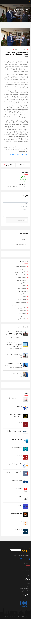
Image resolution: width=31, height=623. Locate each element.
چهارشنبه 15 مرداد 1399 (20, 49)
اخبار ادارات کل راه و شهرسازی (19, 305)
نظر (11, 49)
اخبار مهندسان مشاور (21, 266)
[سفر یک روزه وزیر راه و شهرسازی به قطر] (25, 355)
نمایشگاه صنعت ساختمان (24, 575)
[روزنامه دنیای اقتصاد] (25, 482)
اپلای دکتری (27, 568)
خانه (18, 16)
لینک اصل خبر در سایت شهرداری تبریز (19, 154)
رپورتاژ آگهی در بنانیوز (25, 588)
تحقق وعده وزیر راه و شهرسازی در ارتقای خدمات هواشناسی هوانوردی (13, 364)
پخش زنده (27, 572)
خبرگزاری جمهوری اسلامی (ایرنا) (14, 431)
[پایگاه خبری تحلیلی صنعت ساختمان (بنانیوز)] (25, 416)
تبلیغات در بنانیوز (26, 591)
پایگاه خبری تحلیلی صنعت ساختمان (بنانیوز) (15, 415)
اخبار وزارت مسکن (22, 313)
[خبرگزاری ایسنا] (25, 531)
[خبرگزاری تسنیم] (25, 457)
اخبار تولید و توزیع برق (21, 277)
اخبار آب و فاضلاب (21, 283)
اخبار (14, 16)
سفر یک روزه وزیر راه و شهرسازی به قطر (13, 354)
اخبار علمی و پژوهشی (21, 308)
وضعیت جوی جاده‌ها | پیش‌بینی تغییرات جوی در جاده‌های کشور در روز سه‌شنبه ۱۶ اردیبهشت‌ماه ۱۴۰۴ (14, 344)
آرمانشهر (20, 497)
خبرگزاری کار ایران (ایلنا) (16, 447)
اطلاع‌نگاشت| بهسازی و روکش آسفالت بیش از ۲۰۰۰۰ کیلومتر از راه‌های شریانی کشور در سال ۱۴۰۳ (14, 333)
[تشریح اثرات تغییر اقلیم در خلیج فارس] (25, 374)
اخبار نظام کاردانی (22, 319)
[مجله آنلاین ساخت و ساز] (25, 515)
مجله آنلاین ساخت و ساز (16, 513)
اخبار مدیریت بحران (21, 280)
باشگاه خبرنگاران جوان (16, 423)
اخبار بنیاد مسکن (22, 299)
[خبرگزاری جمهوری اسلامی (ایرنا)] (25, 432)
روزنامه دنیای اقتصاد (17, 480)
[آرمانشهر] (25, 498)
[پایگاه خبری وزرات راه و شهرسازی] (25, 473)
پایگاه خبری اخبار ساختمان (15, 464)
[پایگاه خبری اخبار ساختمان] (25, 465)
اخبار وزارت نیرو (22, 311)
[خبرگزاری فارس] (25, 408)
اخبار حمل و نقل (22, 291)
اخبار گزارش (23, 294)
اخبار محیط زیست (22, 288)
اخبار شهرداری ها (22, 269)
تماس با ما (27, 586)
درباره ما (28, 584)
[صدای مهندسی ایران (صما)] (25, 399)
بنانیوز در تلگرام (23, 559)
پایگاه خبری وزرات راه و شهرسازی (15, 337)
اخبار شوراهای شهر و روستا (20, 272)
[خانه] (25, 523)
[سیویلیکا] (23, 604)
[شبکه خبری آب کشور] (25, 441)
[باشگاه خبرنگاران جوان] (25, 424)
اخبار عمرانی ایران (26, 570)
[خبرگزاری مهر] (25, 506)
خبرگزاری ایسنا (18, 530)
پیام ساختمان (19, 488)
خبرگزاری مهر (19, 505)
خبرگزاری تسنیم (18, 456)
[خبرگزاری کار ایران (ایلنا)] (25, 449)
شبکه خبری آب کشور (17, 439)
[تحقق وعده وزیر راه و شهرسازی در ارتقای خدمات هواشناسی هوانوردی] (25, 365)
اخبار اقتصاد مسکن (21, 286)
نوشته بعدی (9, 165)
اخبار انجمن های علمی (21, 302)
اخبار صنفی (23, 316)
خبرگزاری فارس (18, 406)
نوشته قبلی (22, 165)
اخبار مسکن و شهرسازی (20, 275)
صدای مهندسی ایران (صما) (15, 398)
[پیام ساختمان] (25, 490)
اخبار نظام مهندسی (21, 297)
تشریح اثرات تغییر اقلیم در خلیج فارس (14, 374)
